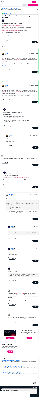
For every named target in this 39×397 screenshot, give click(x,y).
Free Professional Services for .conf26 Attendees (12, 372)
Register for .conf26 (10, 338)
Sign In (34, 1)
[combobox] (13, 5)
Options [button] (36, 9)
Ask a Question (33, 4)
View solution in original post (7, 65)
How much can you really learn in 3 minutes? (11, 360)
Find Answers (3, 8)
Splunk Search (15, 8)
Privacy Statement (4, 395)
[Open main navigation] (37, 1)
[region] (15, 394)
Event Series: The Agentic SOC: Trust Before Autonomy (13, 366)
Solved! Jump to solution (7, 13)
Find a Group (10, 351)
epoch (5, 35)
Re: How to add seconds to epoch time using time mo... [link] (12, 9)
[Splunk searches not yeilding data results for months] (36, 79)
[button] (37, 13)
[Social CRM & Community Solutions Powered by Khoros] (35, 383)
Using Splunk (9, 8)
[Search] (24, 5)
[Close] (28, 392)
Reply (35, 42)
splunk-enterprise (11, 35)
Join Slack (29, 337)
